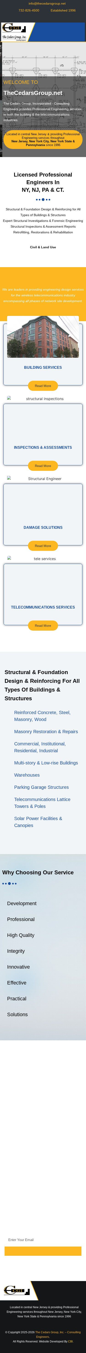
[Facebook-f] (36, 18)
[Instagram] (50, 18)
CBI (70, 1341)
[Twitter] (43, 18)
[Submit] (43, 1251)
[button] (79, 32)
